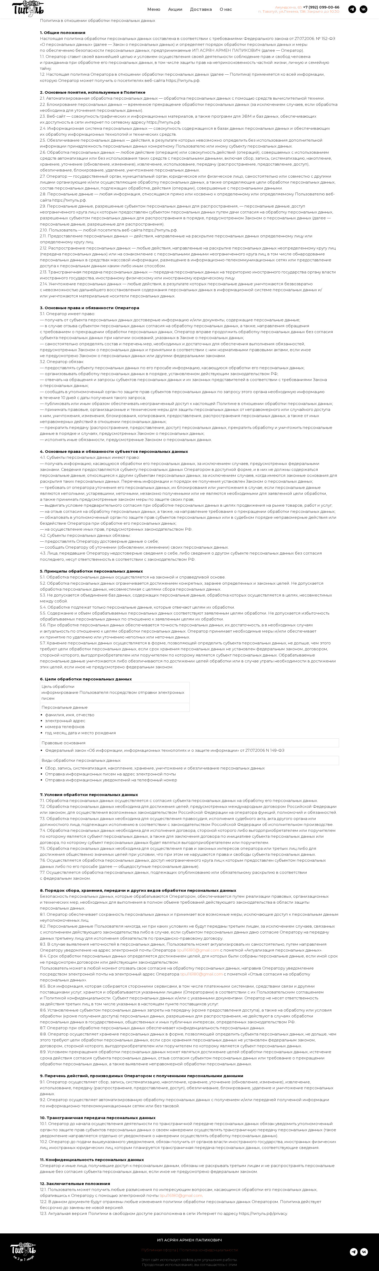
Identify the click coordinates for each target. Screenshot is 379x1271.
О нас (226, 9)
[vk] (363, 9)
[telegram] (352, 9)
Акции (175, 9)
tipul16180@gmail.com (198, 950)
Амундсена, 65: (288, 7)
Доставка (201, 9)
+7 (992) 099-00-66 (321, 7)
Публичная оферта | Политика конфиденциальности (189, 1250)
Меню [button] (153, 9)
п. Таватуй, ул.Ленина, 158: (282, 11)
